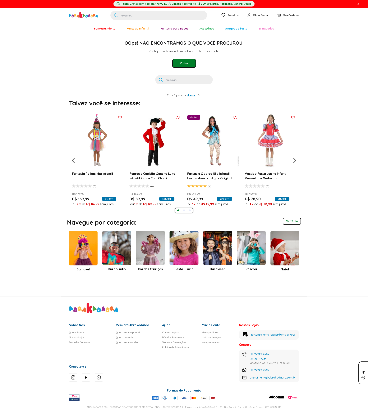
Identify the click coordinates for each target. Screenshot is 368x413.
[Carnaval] (82, 28)
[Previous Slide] (73, 160)
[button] (178, 210)
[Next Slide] (294, 160)
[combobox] (158, 15)
